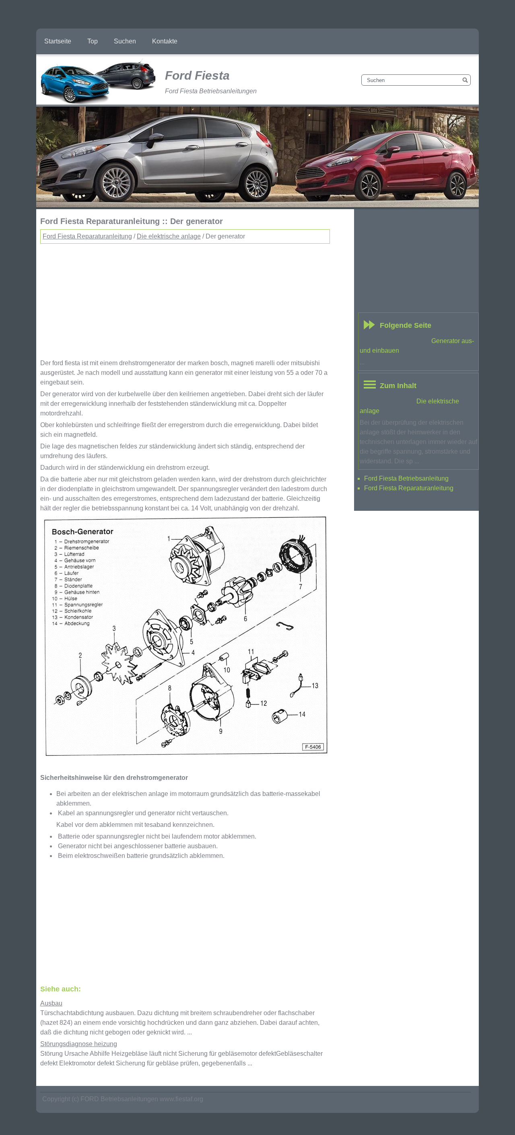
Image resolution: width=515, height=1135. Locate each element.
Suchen (125, 41)
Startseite (57, 41)
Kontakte (164, 41)
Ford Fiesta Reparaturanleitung (87, 236)
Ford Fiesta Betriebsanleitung (406, 478)
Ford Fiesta (197, 75)
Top (92, 41)
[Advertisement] (185, 300)
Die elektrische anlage (169, 236)
